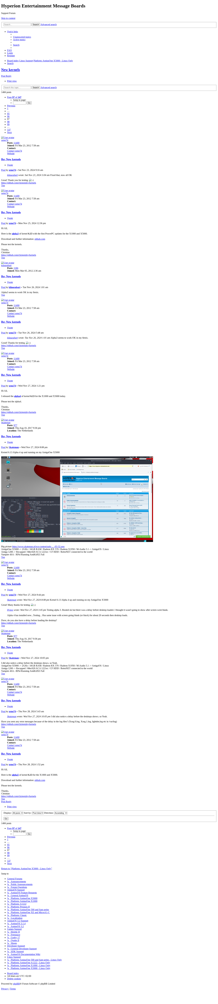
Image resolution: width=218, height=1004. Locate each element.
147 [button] (9, 130)
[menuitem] (22, 37)
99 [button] (8, 124)
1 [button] (7, 108)
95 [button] (8, 113)
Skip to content (8, 18)
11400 (16, 143)
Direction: (49, 813)
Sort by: (28, 813)
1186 (16, 268)
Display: (8, 813)
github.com (40, 239)
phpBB (16, 983)
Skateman (5, 422)
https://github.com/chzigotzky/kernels (18, 183)
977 (15, 425)
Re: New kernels (11, 159)
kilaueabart (12, 175)
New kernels (10, 70)
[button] (14, 97)
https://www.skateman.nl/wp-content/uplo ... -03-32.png (38, 546)
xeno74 (4, 140)
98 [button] (8, 121)
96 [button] (8, 116)
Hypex (10, 610)
